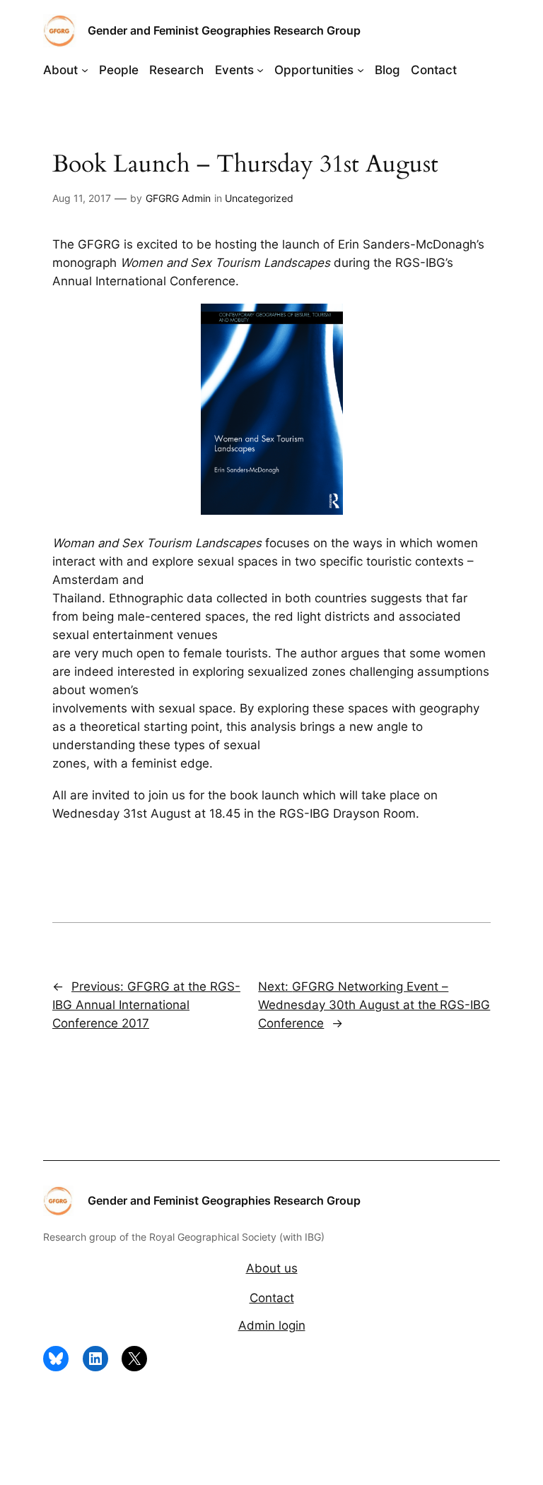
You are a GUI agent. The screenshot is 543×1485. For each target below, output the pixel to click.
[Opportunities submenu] (360, 69)
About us (272, 1268)
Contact (272, 1298)
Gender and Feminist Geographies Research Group (224, 30)
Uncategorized (259, 198)
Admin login (271, 1325)
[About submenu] (84, 69)
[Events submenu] (260, 69)
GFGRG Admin (178, 198)
